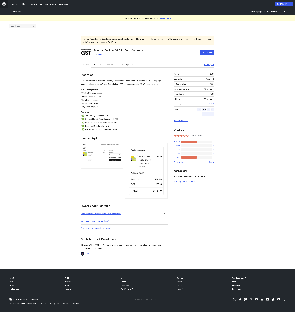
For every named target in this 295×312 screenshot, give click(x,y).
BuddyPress (237, 289)
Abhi (100, 54)
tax (208, 109)
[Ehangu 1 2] (120, 145)
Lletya (11, 285)
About (11, 278)
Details (86, 64)
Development (127, 64)
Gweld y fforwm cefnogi (184, 181)
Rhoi (179, 285)
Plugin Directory (15, 12)
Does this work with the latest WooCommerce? (101, 214)
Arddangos (69, 278)
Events (179, 282)
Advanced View (181, 120)
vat (212, 109)
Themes (68, 282)
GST (199, 109)
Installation (111, 64)
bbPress (236, 285)
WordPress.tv (127, 289)
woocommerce (208, 114)
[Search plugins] (33, 26)
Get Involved (181, 278)
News (11, 282)
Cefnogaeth (209, 64)
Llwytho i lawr (207, 52)
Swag (180, 289)
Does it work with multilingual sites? (96, 228)
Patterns (68, 289)
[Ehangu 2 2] (164, 145)
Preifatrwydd (14, 289)
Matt (235, 282)
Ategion (68, 285)
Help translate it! (165, 18)
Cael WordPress (284, 4)
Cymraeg (34, 299)
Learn (123, 278)
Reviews (97, 64)
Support (124, 282)
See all (211, 162)
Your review (179, 162)
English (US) (209, 104)
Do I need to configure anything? (95, 221)
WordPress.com (239, 278)
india (204, 109)
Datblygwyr (125, 285)
